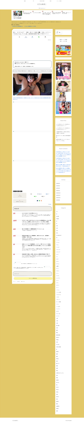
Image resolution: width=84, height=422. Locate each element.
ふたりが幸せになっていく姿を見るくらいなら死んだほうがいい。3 (63, 125)
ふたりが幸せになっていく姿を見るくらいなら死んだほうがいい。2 (63, 129)
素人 (21, 191)
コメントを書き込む (33, 278)
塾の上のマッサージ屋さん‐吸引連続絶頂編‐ (63, 136)
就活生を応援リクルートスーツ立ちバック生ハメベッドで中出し (63, 140)
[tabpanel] (17, 15)
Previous (12, 15)
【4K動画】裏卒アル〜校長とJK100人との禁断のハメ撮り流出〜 (63, 132)
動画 (18, 191)
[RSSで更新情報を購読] (41, 201)
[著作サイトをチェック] (37, 201)
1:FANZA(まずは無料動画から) (17, 26)
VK (63, 162)
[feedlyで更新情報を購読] (39, 201)
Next (71, 15)
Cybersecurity (61, 172)
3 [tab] (43, 21)
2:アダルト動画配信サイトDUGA (30, 26)
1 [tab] (40, 21)
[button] (45, 37)
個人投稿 (15, 191)
